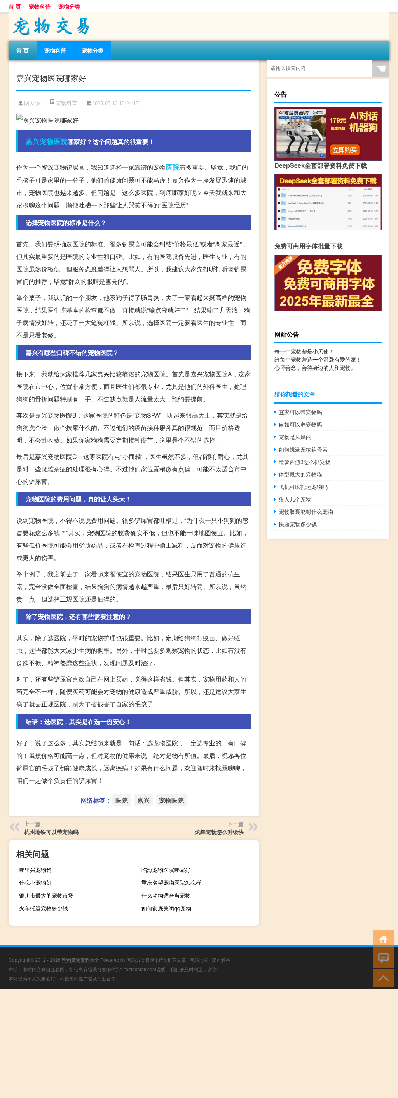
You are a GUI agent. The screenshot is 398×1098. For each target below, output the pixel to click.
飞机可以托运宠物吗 (303, 486)
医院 (173, 167)
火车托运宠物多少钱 (43, 908)
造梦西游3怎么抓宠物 (305, 462)
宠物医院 (54, 141)
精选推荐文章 (172, 959)
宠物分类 (69, 6)
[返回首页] (381, 938)
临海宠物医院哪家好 (165, 869)
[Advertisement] (199, 1043)
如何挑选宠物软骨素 (303, 449)
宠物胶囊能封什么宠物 (306, 511)
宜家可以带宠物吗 (300, 412)
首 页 (15, 6)
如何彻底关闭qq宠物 (166, 908)
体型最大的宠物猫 (300, 474)
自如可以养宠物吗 (300, 424)
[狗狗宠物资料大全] (49, 15)
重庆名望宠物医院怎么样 (171, 882)
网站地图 (199, 959)
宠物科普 (40, 6)
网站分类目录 (141, 959)
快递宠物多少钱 (298, 524)
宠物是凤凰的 (295, 437)
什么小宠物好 (35, 882)
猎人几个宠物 (295, 499)
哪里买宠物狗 (35, 869)
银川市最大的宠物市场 (46, 895)
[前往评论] (381, 958)
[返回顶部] (381, 977)
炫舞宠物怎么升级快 (219, 832)
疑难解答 (221, 959)
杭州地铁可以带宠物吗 (51, 832)
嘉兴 (33, 141)
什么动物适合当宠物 (165, 895)
